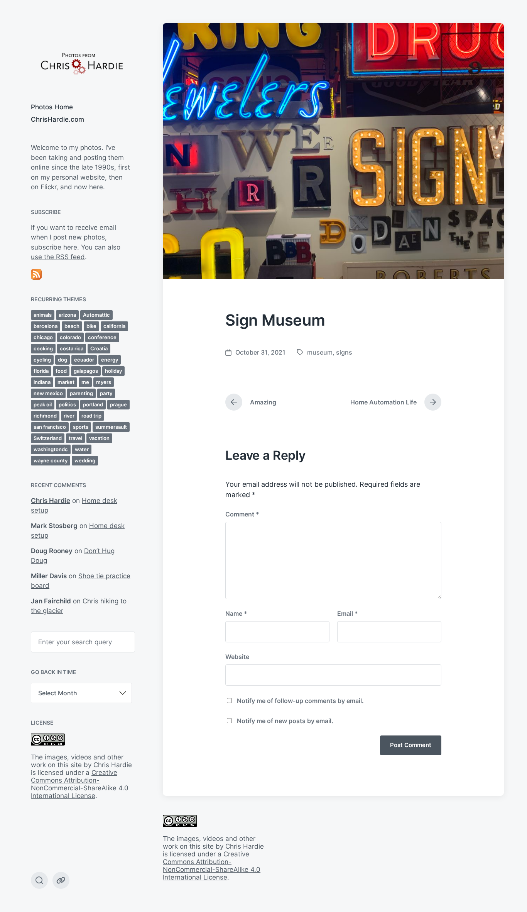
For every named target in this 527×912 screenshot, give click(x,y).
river (69, 416)
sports (80, 427)
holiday (113, 371)
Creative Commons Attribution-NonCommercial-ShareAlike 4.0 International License (79, 784)
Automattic (96, 315)
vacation (99, 438)
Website (237, 657)
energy (109, 360)
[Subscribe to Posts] (81, 274)
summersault (111, 427)
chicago (43, 337)
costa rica (71, 348)
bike (91, 326)
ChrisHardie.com (57, 119)
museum (320, 352)
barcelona (45, 326)
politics (67, 404)
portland (93, 404)
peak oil (43, 404)
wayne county (51, 460)
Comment (242, 514)
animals (43, 315)
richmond (45, 416)
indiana (42, 382)
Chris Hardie (50, 500)
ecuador (84, 360)
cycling (42, 360)
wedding (84, 460)
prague (118, 404)
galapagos (86, 371)
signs (344, 352)
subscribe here (54, 247)
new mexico (48, 393)
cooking (43, 348)
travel (75, 438)
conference (102, 337)
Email (347, 613)
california (114, 326)
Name (236, 613)
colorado (70, 337)
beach (71, 326)
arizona (67, 315)
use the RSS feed (58, 257)
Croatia (99, 348)
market (65, 382)
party (106, 393)
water (82, 449)
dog (62, 360)
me (85, 382)
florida (41, 371)
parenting (81, 393)
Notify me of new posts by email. (285, 721)
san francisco (50, 427)
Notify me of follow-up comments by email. (300, 701)
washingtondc (51, 449)
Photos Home (52, 107)
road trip (91, 416)
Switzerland (48, 438)
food (61, 371)
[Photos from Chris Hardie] (81, 63)
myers (103, 382)
